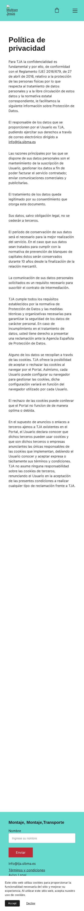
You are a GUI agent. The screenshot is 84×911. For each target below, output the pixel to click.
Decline (30, 903)
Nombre (15, 831)
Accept (12, 903)
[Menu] (75, 10)
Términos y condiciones (27, 870)
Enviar (20, 852)
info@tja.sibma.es (22, 142)
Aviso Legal (17, 875)
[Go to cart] (57, 11)
